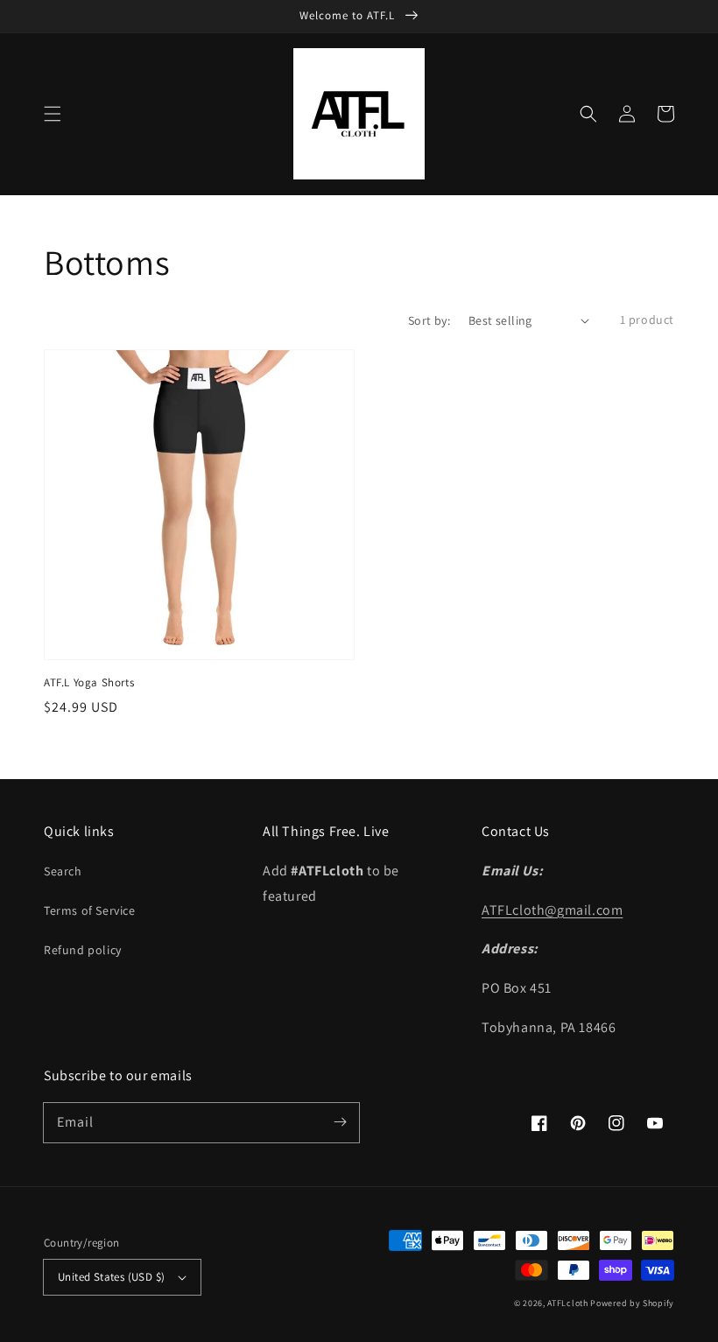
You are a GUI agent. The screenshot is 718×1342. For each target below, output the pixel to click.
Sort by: (429, 320)
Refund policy (83, 950)
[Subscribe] (339, 1122)
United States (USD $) (111, 1276)
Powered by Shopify (632, 1303)
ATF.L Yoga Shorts (89, 682)
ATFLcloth (567, 1303)
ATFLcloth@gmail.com (552, 910)
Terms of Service (90, 910)
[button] (52, 114)
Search (63, 871)
